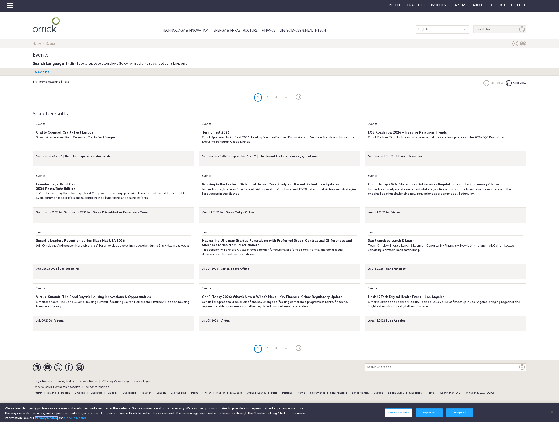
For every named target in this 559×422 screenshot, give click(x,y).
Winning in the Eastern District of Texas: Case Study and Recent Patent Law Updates (270, 185)
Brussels (80, 393)
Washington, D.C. (450, 393)
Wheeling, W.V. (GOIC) (480, 393)
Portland (287, 393)
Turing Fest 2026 (216, 133)
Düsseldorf (129, 393)
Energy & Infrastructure (236, 31)
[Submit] (522, 29)
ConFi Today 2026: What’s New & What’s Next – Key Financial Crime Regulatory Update (272, 297)
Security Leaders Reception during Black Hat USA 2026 (80, 241)
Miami (194, 393)
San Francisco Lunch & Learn (391, 241)
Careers (459, 5)
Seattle (378, 393)
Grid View (519, 83)
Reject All (429, 412)
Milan (208, 393)
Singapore (415, 393)
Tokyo (431, 393)
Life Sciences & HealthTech (303, 31)
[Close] (552, 412)
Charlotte (96, 393)
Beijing (51, 393)
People (395, 5)
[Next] (298, 97)
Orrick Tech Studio (508, 5)
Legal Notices (43, 381)
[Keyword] (522, 367)
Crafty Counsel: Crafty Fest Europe (64, 133)
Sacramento (317, 393)
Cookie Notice (88, 381)
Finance (268, 31)
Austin (38, 393)
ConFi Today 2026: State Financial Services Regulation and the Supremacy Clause (433, 185)
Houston (146, 393)
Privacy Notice (66, 381)
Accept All (459, 412)
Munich (220, 393)
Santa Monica (360, 393)
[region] (279, 412)
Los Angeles (178, 393)
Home (37, 43)
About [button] (478, 5)
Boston (65, 393)
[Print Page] (523, 44)
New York (236, 393)
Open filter (43, 72)
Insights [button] (438, 5)
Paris (274, 393)
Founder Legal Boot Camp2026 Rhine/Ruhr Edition (57, 187)
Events (40, 124)
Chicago (112, 393)
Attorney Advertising (115, 381)
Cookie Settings (398, 412)
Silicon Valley (396, 393)
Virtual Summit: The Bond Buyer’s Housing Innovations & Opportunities (93, 297)
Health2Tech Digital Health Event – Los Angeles (406, 297)
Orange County (256, 393)
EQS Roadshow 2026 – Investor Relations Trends (407, 133)
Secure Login (142, 381)
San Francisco (338, 393)
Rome (301, 393)
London (161, 393)
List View (497, 83)
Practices (416, 5)
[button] (515, 44)
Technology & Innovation (185, 31)
